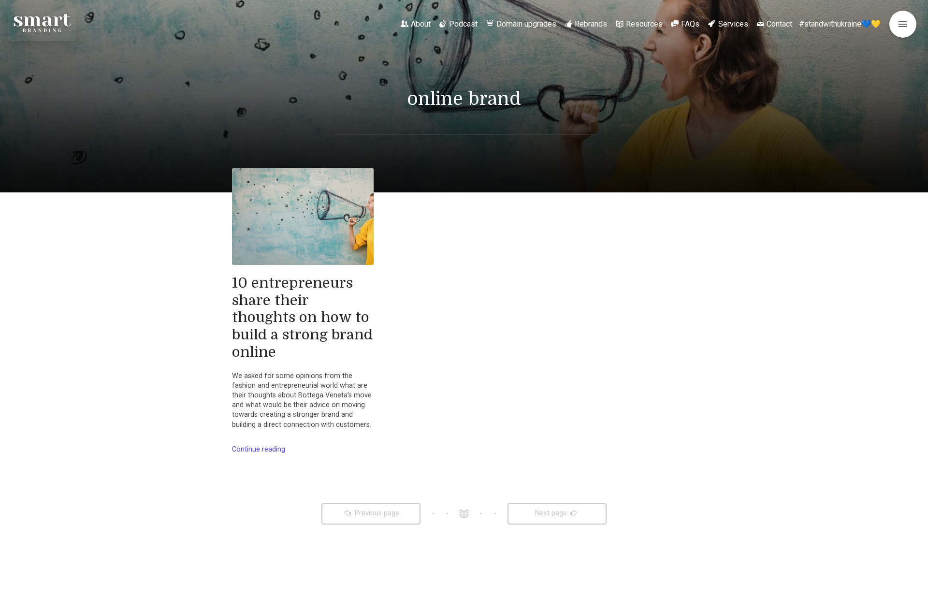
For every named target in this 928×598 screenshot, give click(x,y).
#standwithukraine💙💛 (840, 24)
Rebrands (591, 24)
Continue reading (258, 449)
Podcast (463, 24)
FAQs (690, 24)
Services (733, 24)
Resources (644, 24)
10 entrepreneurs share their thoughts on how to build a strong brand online (302, 317)
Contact (779, 24)
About (421, 24)
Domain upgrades (526, 24)
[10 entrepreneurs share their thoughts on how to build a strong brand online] (303, 216)
